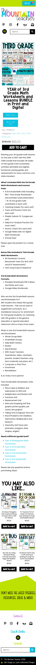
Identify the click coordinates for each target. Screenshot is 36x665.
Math (14, 133)
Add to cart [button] (9, 526)
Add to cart (18, 147)
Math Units (21, 133)
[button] (4, 31)
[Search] (32, 31)
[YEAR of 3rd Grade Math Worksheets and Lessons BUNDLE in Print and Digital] (18, 58)
